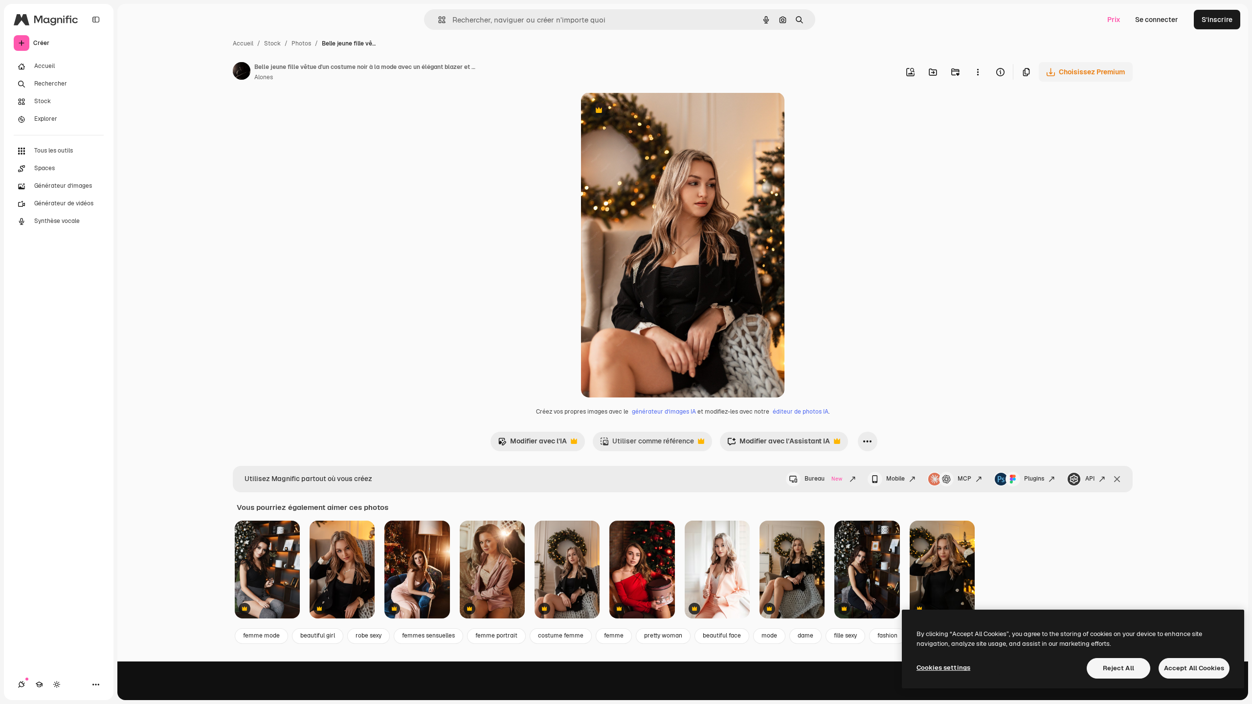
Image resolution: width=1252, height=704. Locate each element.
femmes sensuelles (428, 635)
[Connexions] (21, 684)
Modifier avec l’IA (532, 444)
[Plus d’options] (977, 72)
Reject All (1118, 668)
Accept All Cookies (1194, 668)
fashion (887, 635)
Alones (263, 77)
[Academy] (39, 684)
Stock (272, 43)
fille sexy (845, 635)
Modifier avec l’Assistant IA (778, 444)
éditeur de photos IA (800, 412)
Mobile (895, 479)
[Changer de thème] (57, 684)
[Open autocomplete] (438, 19)
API (1090, 479)
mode (769, 635)
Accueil (243, 43)
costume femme (560, 635)
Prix (1113, 19)
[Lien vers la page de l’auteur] (241, 72)
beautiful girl (317, 635)
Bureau (823, 479)
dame (805, 635)
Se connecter (1156, 19)
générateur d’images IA (664, 412)
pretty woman (663, 635)
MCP (964, 479)
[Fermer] (1117, 479)
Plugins (1034, 479)
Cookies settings (943, 667)
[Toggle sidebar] (96, 19)
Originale (645, 111)
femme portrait (496, 635)
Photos (301, 43)
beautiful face (722, 635)
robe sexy (368, 635)
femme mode (261, 635)
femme (614, 635)
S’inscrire (1217, 19)
